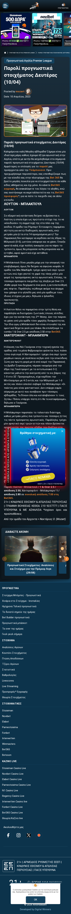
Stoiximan (7, 710)
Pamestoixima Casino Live (16, 785)
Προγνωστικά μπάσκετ (14, 623)
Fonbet (6, 733)
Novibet (6, 716)
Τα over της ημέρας (13, 628)
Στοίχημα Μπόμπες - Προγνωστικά (21, 595)
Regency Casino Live (13, 796)
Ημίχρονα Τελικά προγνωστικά (19, 606)
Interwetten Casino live (14, 801)
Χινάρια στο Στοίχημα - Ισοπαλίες (21, 601)
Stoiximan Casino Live (14, 768)
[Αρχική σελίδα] (5, 53)
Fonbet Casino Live (12, 807)
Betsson (6, 755)
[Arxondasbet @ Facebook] (8, 835)
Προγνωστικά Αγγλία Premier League (29, 60)
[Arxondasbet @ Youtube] (39, 835)
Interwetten (8, 738)
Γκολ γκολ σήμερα (12, 634)
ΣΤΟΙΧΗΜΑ (8, 640)
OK (35, 899)
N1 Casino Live (10, 790)
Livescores (8, 680)
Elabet (5, 721)
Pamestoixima (10, 727)
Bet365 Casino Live (12, 812)
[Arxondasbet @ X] (28, 835)
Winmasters (8, 744)
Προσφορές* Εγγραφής (15, 691)
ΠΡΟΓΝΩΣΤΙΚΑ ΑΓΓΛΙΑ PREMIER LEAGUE (22, 53)
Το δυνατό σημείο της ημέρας (18, 612)
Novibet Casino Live (12, 773)
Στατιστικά (8, 669)
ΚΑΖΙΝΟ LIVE (9, 761)
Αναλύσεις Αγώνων (12, 647)
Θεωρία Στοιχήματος (14, 697)
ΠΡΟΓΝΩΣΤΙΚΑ (10, 588)
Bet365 (56, 331)
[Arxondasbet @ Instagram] (18, 835)
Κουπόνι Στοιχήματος (14, 653)
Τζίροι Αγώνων (10, 664)
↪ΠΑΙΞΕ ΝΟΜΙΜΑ (37, 478)
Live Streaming (10, 686)
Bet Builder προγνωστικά (15, 617)
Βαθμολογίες (9, 675)
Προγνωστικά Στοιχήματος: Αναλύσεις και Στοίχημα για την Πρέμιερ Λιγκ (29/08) (30, 569)
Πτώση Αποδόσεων (12, 658)
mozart (20, 91)
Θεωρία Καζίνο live (12, 818)
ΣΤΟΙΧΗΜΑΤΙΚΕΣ (11, 703)
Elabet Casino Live (12, 779)
